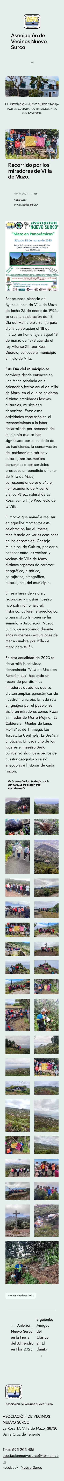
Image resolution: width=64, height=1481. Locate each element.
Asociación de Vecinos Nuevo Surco (29, 41)
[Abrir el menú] (32, 63)
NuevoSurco (20, 199)
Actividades (23, 204)
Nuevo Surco (31, 1467)
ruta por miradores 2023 (20, 1295)
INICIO (34, 204)
